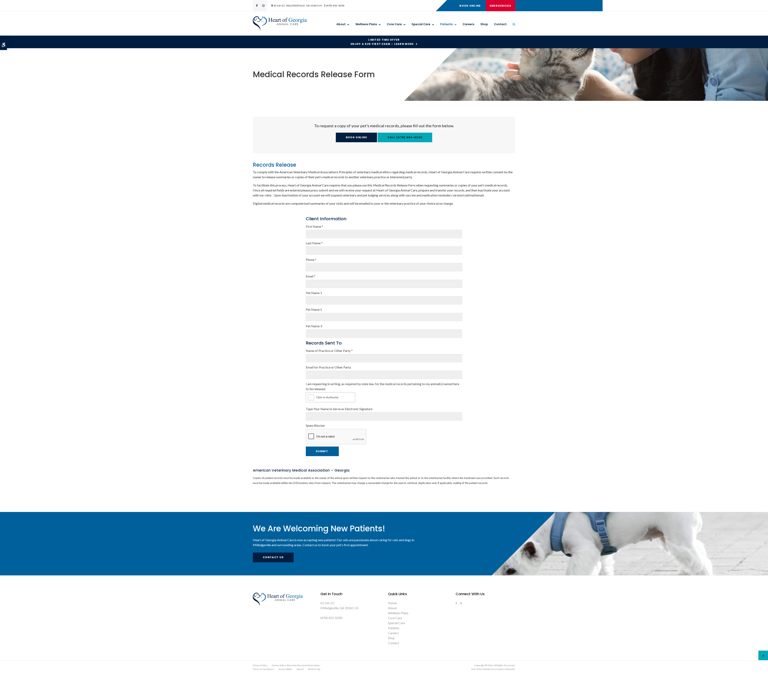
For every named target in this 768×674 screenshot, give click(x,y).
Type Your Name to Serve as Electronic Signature (339, 409)
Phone (311, 259)
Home (392, 603)
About (341, 24)
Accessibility (285, 669)
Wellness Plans (366, 24)
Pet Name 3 (314, 326)
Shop (484, 24)
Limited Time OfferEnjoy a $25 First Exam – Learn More (382, 42)
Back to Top (314, 669)
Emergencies (500, 6)
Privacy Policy (260, 665)
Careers (468, 24)
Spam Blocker (315, 425)
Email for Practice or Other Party (328, 367)
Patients (446, 24)
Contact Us (273, 557)
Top (763, 655)
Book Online (470, 6)
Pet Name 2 (314, 309)
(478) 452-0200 (335, 5)
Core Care (394, 24)
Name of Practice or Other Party (329, 351)
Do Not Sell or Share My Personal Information (296, 665)
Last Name (314, 243)
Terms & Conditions (263, 669)
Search (300, 669)
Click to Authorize (327, 397)
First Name (314, 226)
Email (310, 276)
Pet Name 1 (314, 293)
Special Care (421, 24)
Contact (500, 24)
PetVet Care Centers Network (499, 669)
